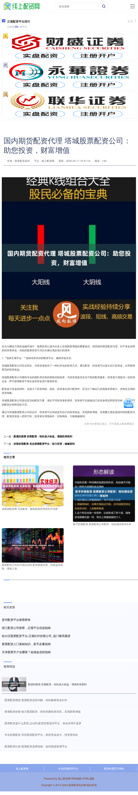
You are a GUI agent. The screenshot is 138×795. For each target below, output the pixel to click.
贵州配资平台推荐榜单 (16, 620)
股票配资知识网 (77, 785)
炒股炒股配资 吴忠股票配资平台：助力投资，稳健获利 (44, 443)
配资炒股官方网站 (114, 768)
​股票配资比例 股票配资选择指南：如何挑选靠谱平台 (35, 746)
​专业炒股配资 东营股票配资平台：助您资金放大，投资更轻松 (41, 734)
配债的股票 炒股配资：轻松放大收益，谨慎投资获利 (43, 436)
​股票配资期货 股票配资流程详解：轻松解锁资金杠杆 (35, 700)
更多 (130, 21)
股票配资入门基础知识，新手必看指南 (26, 644)
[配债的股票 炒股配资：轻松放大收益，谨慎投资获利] (14, 684)
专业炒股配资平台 (68, 768)
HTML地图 (88, 778)
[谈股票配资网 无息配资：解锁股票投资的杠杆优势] (33, 485)
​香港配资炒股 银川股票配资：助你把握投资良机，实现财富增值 (42, 711)
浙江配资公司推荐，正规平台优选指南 (26, 628)
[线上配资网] (21, 6)
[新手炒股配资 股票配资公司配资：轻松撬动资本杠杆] (104, 493)
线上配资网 (22, 768)
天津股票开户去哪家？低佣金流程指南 (26, 652)
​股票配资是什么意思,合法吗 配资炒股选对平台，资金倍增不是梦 (42, 723)
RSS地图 (76, 778)
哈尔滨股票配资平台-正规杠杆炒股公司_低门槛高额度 (36, 636)
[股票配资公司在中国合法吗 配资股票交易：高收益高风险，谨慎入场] (33, 545)
